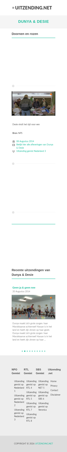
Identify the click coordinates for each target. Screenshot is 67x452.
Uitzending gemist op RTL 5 (31, 395)
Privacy (53, 386)
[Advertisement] (33, 62)
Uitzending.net (44, 444)
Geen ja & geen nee (23, 287)
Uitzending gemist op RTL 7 (31, 406)
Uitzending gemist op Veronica (43, 406)
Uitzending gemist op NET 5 (43, 384)
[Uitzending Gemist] (33, 8)
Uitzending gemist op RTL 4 (31, 384)
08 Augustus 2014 (25, 141)
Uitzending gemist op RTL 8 (31, 417)
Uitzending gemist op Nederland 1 (19, 386)
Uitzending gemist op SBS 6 (43, 395)
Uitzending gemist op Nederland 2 (19, 401)
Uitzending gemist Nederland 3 (31, 151)
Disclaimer (55, 395)
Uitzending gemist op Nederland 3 (19, 415)
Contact (54, 390)
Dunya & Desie (33, 21)
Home (53, 381)
